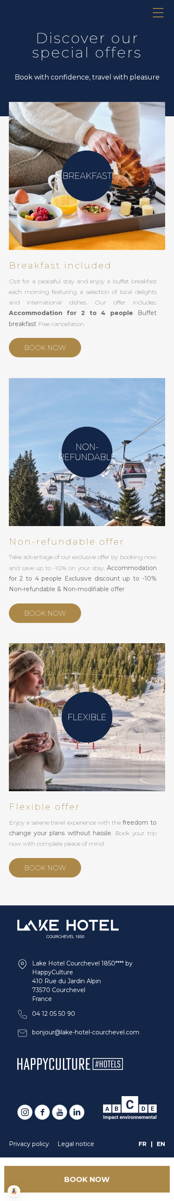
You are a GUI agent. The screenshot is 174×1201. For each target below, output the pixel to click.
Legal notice (75, 1144)
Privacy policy (29, 1144)
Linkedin (76, 1112)
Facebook (42, 1112)
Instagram (25, 1112)
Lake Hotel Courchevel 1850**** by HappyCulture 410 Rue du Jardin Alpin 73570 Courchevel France (82, 981)
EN (161, 1144)
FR (143, 1144)
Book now (45, 348)
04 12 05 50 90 (53, 1013)
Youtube (59, 1112)
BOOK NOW (87, 1179)
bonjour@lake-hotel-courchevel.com (85, 1032)
